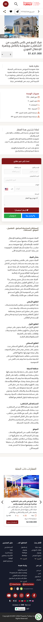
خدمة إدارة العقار (8, 561)
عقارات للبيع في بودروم (36, 551)
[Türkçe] (19, 601)
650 (17, 112)
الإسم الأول (35, 167)
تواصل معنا (29, 216)
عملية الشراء (9, 552)
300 (12, 116)
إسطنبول (24, 547)
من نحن (38, 570)
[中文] (24, 601)
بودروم (25, 550)
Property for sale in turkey (18, 572)
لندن (39, 573)
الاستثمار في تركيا (8, 548)
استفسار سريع (12, 522)
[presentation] (2, 502)
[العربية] (27, 601)
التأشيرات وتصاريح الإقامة (7, 557)
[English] (32, 601)
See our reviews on (21, 605)
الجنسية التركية (22, 570)
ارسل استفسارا (20, 210)
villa (27, 97)
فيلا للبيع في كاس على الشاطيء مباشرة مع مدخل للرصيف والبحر (24, 502)
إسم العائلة (17, 167)
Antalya (24, 555)
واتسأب (12, 216)
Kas (29, 108)
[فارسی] (22, 601)
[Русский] (30, 601)
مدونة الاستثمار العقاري (20, 575)
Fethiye (24, 552)
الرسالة (37, 194)
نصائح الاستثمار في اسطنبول (18, 578)
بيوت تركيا (38, 547)
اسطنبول (38, 576)
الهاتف (37, 185)
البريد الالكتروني (34, 176)
